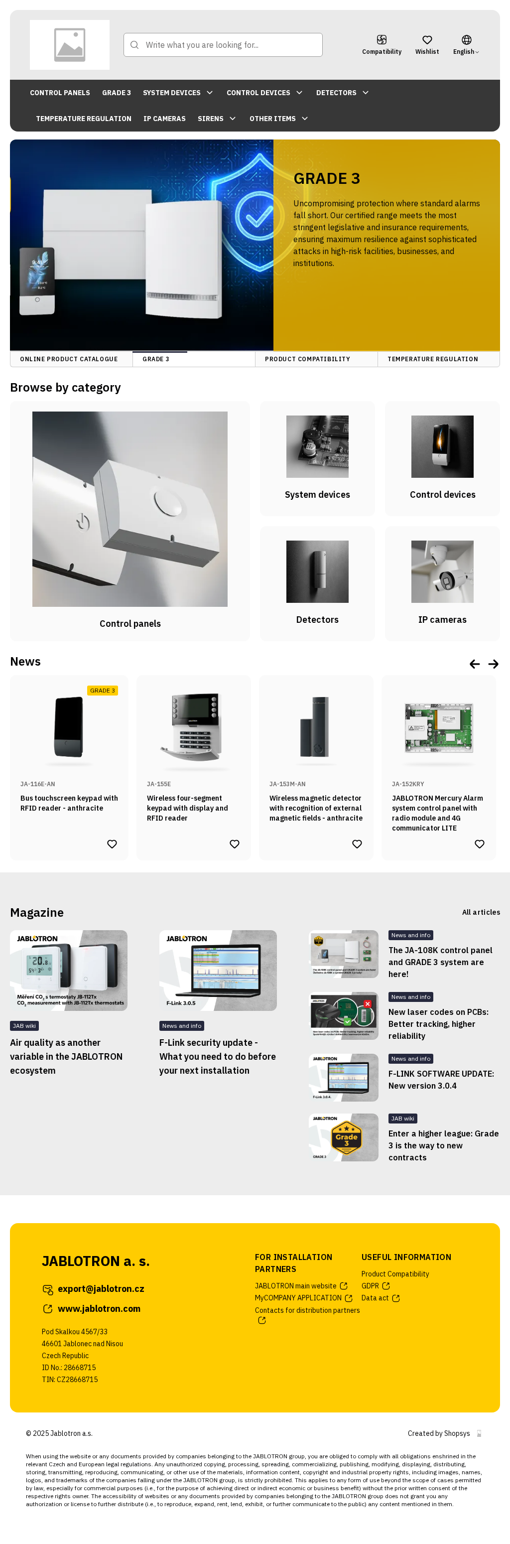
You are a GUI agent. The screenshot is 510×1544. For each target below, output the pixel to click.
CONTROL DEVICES (258, 92)
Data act (375, 1297)
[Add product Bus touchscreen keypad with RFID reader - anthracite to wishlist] (112, 844)
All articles (481, 912)
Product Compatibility (395, 1273)
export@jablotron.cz (101, 1288)
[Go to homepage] (70, 45)
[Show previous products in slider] (475, 663)
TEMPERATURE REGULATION (83, 118)
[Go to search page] (134, 45)
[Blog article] (344, 955)
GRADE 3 (116, 92)
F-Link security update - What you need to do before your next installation (217, 1056)
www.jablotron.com (99, 1308)
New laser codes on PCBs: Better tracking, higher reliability (438, 1024)
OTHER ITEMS (273, 118)
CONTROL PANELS (60, 92)
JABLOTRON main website (296, 1285)
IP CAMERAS (164, 118)
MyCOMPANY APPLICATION (298, 1297)
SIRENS (211, 118)
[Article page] (69, 970)
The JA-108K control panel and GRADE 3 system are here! (440, 962)
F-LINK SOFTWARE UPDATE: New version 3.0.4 (441, 1080)
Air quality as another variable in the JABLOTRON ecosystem (66, 1056)
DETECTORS (336, 92)
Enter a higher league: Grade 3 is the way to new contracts (443, 1145)
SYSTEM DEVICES (172, 92)
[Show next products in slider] (493, 663)
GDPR (370, 1285)
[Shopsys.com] (479, 1433)
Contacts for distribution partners (307, 1310)
